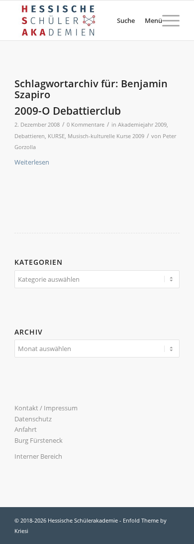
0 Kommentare (85, 124)
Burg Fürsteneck (38, 440)
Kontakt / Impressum (46, 407)
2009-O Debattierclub (67, 111)
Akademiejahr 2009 (142, 124)
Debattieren (29, 136)
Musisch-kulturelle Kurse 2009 (106, 136)
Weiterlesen (31, 162)
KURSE (56, 136)
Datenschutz (33, 418)
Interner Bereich (38, 456)
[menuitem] (114, 20)
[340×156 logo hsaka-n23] (80, 20)
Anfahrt (25, 429)
